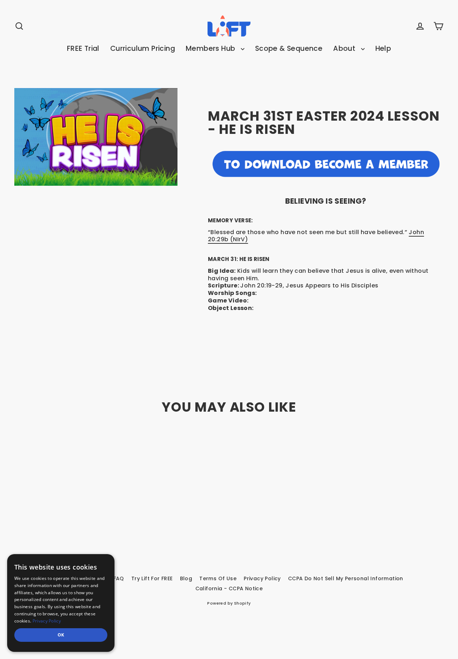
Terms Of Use (218, 578)
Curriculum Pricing (142, 48)
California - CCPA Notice (229, 588)
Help (383, 48)
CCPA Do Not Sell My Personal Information (345, 578)
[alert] (60, 603)
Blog (186, 578)
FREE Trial (83, 48)
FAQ (118, 578)
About (345, 48)
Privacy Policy (262, 578)
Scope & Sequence (288, 48)
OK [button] (61, 635)
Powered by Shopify (228, 603)
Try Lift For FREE (152, 578)
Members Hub (211, 48)
